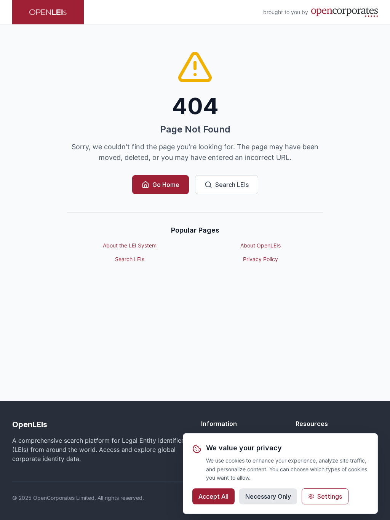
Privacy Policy (260, 259)
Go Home (165, 184)
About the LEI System (130, 245)
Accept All (213, 496)
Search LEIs (232, 184)
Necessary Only (268, 496)
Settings (329, 496)
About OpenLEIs (260, 245)
